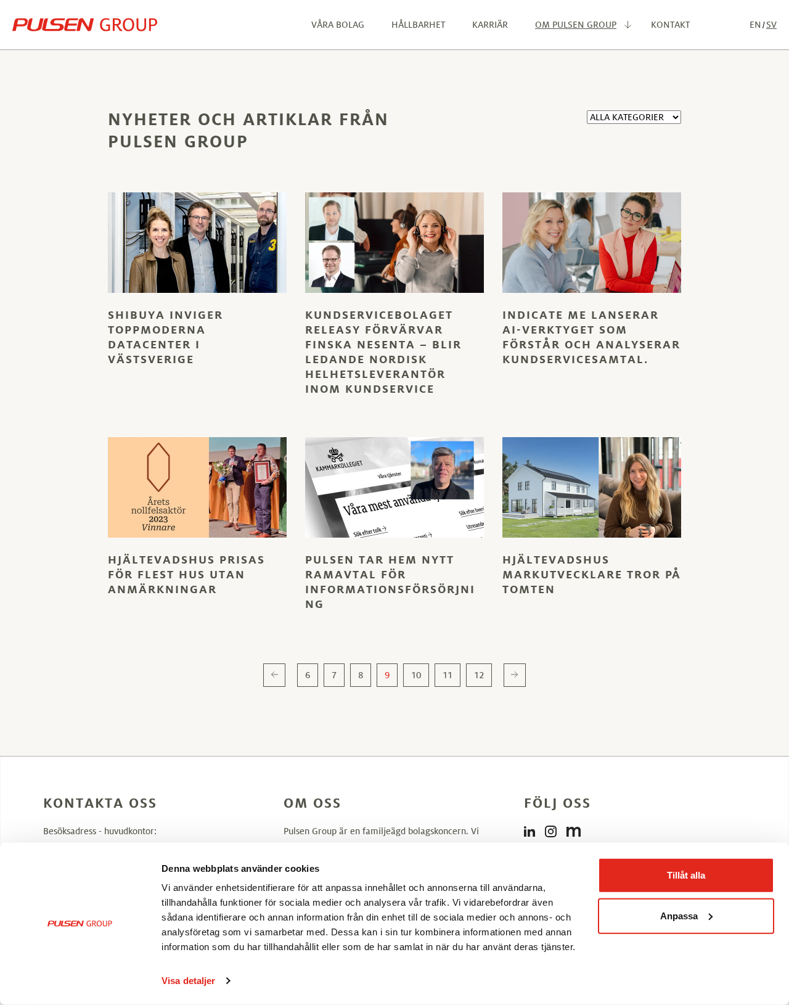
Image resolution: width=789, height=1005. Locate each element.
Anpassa (679, 915)
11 (447, 675)
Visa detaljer (188, 980)
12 (479, 675)
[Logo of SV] (84, 24)
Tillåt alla (686, 875)
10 (416, 675)
